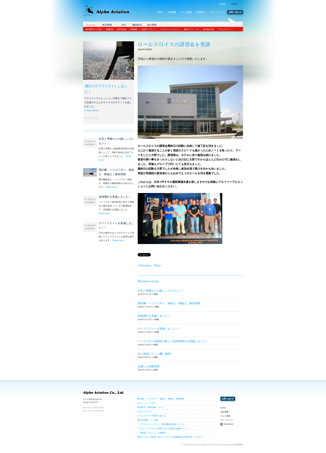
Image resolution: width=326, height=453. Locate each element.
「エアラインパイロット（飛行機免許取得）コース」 (161, 424)
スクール (90, 25)
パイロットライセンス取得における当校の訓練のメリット (163, 428)
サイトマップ (216, 12)
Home (160, 12)
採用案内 (200, 12)
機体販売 (137, 25)
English (222, 4)
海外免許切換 (208, 29)
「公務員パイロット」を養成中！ (152, 433)
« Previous (144, 265)
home (223, 408)
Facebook (228, 424)
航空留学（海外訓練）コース (150, 407)
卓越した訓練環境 (148, 366)
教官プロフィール (191, 29)
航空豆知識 (121, 29)
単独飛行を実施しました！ (115, 196)
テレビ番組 (186, 12)
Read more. (111, 187)
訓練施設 (134, 29)
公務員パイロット (148, 29)
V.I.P (124, 25)
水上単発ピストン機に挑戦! (154, 353)
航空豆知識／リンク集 (147, 420)
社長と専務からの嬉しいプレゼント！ (161, 290)
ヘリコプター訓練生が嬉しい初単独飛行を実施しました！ (173, 341)
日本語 (234, 4)
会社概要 (171, 12)
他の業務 (152, 25)
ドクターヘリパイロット (170, 29)
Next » (158, 265)
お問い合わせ (235, 12)
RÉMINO (239, 444)
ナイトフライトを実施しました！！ (159, 328)
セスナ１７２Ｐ (144, 411)
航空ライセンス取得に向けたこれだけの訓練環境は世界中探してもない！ (171, 437)
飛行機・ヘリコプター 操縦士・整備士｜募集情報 (169, 303)
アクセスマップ (224, 29)
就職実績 (109, 29)
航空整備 (107, 25)
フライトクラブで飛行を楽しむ (151, 416)
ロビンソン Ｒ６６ (146, 403)
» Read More (91, 110)
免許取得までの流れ (93, 29)
